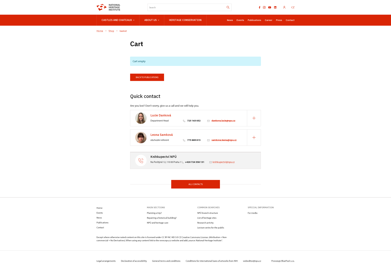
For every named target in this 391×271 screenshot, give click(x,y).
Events (240, 20)
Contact (290, 20)
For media (252, 212)
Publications (254, 20)
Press (279, 20)
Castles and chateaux (117, 20)
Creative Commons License (195, 237)
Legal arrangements (106, 260)
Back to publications (147, 77)
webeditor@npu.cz (252, 260)
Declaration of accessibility (134, 260)
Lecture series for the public (210, 227)
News (230, 20)
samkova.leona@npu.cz (224, 139)
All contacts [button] (195, 184)
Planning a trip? (154, 212)
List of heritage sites (206, 217)
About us (150, 20)
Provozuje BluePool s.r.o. (282, 260)
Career (268, 20)
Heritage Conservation (185, 20)
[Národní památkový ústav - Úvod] (108, 7)
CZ (292, 7)
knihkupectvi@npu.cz (224, 161)
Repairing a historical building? (162, 217)
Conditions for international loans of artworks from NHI (212, 260)
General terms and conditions (166, 260)
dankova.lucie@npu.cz (223, 120)
